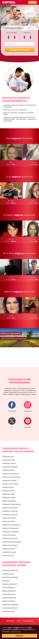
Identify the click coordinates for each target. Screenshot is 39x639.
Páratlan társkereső (9, 598)
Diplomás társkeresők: (19, 291)
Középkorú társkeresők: (19, 215)
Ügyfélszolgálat (28, 621)
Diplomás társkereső (9, 584)
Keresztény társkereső (10, 577)
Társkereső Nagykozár (10, 528)
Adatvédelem (10, 621)
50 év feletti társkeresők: (19, 253)
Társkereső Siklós (8, 470)
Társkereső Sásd (8, 490)
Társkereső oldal (8, 611)
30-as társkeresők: (19, 176)
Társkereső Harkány (9, 480)
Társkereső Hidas (8, 521)
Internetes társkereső (9, 608)
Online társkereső (8, 587)
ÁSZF (19, 621)
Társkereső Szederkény (10, 531)
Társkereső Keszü (8, 548)
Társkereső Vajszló (9, 535)
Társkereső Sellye (8, 494)
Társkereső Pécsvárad (10, 484)
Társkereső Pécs (8, 456)
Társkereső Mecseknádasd (12, 542)
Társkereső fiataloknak (10, 604)
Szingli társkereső (8, 601)
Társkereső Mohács (9, 463)
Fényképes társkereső (10, 570)
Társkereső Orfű (8, 555)
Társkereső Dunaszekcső (11, 525)
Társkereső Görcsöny (10, 538)
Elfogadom (19, 635)
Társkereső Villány (8, 497)
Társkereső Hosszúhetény (11, 504)
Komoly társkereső (9, 594)
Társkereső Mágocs (9, 501)
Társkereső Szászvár (9, 514)
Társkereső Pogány (9, 552)
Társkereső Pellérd (9, 518)
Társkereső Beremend (10, 508)
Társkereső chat (8, 574)
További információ (15, 631)
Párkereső (5, 580)
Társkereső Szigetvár (9, 467)
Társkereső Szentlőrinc (10, 473)
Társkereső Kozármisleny (11, 477)
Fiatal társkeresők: (19, 138)
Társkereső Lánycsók (10, 511)
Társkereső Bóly (8, 487)
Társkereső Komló (8, 460)
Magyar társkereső (9, 591)
